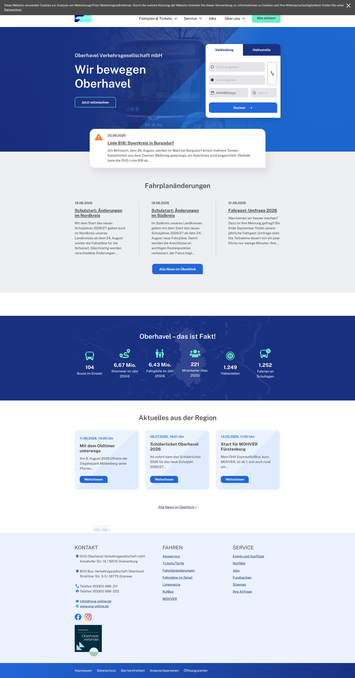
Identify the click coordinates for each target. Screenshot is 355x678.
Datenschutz (106, 670)
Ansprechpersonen (164, 670)
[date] (228, 92)
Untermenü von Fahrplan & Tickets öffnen (175, 18)
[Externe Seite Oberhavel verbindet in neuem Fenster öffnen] (89, 640)
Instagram (88, 617)
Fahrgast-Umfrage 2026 (252, 210)
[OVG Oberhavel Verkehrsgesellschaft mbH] (83, 18)
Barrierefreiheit (133, 670)
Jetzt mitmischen (95, 102)
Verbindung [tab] (224, 50)
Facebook (78, 617)
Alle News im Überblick (177, 269)
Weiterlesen (93, 479)
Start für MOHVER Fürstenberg (239, 447)
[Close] (348, 5)
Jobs (212, 18)
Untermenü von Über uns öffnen (243, 18)
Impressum (83, 670)
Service (190, 18)
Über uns (232, 18)
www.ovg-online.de (94, 606)
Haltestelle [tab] (262, 50)
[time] (264, 92)
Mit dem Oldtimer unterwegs (97, 448)
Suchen (239, 108)
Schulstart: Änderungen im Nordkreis (98, 213)
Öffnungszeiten (195, 670)
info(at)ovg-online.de (95, 601)
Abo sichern (266, 18)
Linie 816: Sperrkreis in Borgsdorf (141, 143)
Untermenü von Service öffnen (200, 18)
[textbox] (237, 67)
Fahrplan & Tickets (155, 18)
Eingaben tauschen (272, 73)
